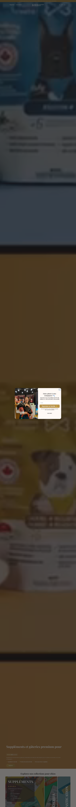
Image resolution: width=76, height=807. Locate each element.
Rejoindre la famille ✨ (49, 406)
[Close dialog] (60, 390)
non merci (49, 413)
